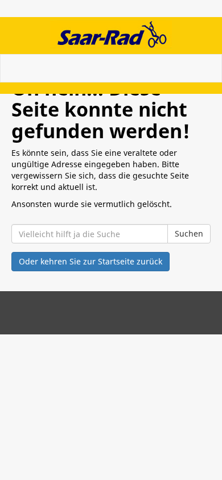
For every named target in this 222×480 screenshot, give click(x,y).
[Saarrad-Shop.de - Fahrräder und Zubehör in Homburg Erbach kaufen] (111, 34)
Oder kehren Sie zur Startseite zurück (90, 261)
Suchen (189, 233)
